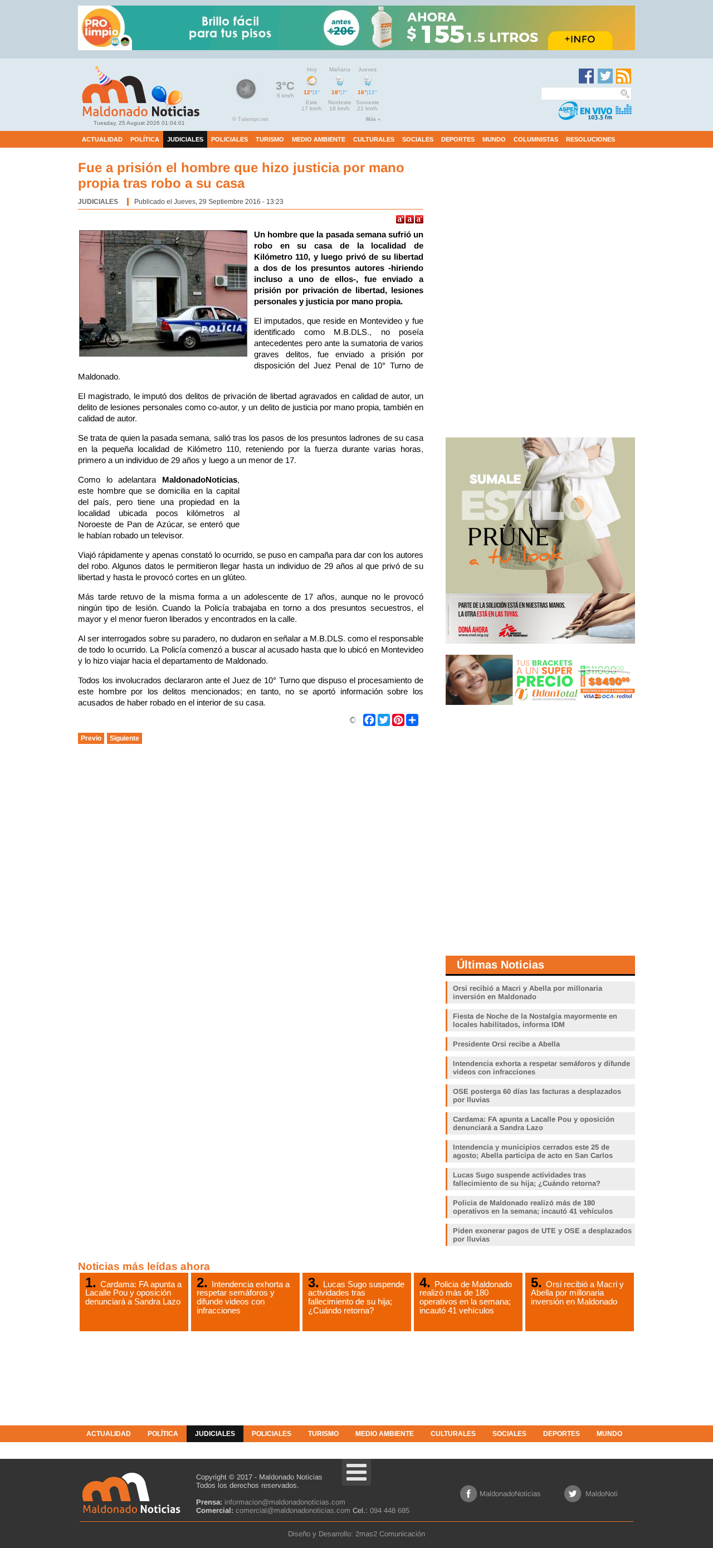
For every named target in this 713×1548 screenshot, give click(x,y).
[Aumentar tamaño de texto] (400, 219)
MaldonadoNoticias (510, 1493)
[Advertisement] (334, 502)
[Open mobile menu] (356, 1472)
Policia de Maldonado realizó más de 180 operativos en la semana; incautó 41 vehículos (465, 1297)
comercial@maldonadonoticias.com (293, 1510)
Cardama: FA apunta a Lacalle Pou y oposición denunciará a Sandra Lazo (133, 1292)
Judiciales (98, 202)
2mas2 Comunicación (390, 1534)
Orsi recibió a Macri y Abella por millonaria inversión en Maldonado (577, 1292)
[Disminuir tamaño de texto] (419, 219)
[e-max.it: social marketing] (353, 719)
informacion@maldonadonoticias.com (284, 1502)
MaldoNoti (601, 1493)
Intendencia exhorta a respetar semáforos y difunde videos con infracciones (243, 1297)
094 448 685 (389, 1510)
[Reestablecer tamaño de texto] (410, 219)
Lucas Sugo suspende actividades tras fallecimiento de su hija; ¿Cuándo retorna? (356, 1297)
